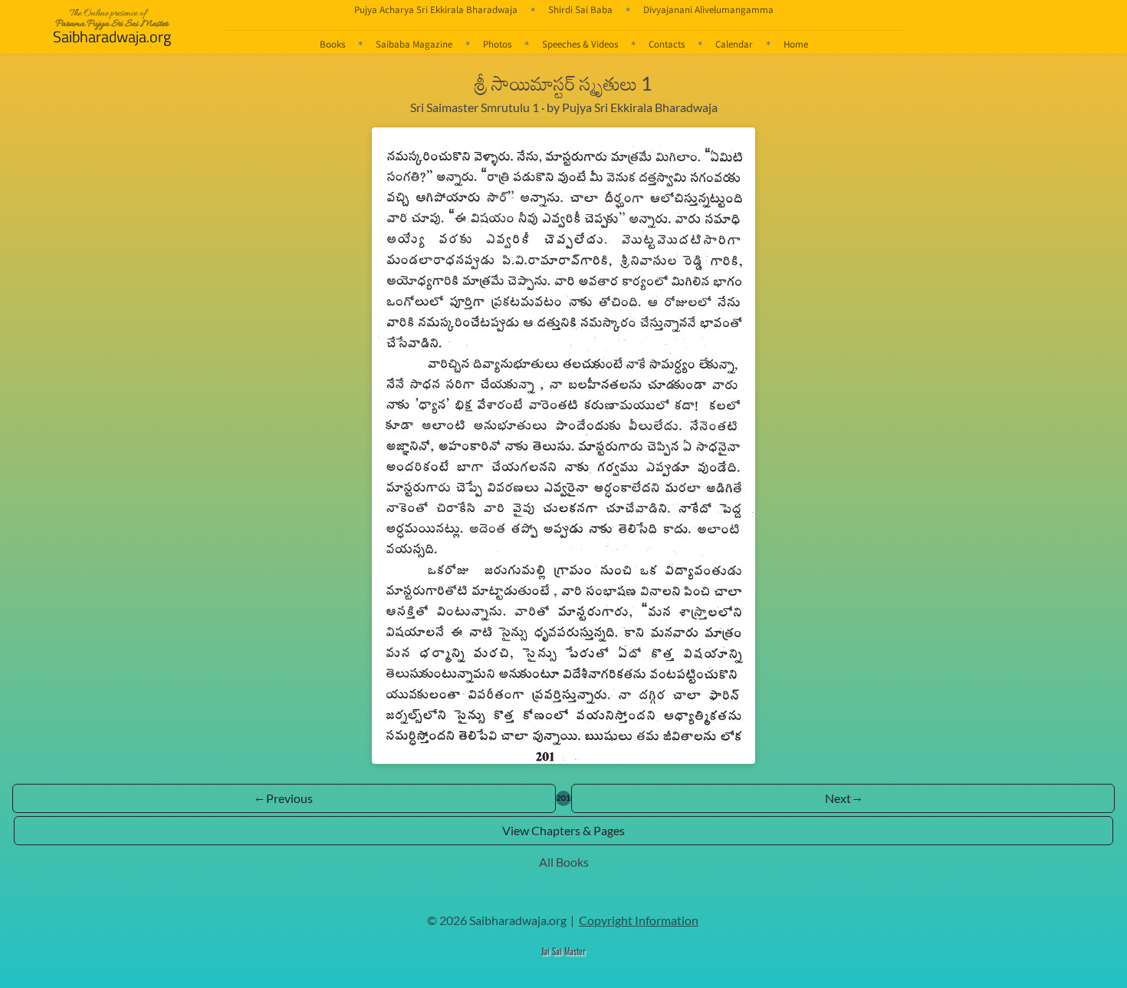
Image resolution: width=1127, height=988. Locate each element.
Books (332, 44)
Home (796, 44)
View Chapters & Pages (563, 830)
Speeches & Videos (580, 44)
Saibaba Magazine (414, 44)
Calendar (734, 44)
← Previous (284, 798)
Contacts (667, 44)
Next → (843, 798)
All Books (564, 861)
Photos (497, 44)
